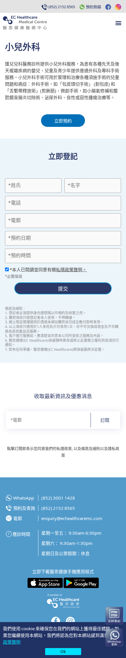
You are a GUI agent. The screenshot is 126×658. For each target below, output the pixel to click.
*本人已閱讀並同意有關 (48, 269)
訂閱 (105, 420)
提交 (63, 288)
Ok (63, 651)
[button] (118, 22)
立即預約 (63, 121)
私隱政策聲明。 (71, 269)
